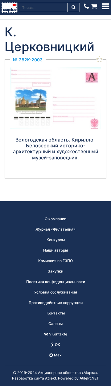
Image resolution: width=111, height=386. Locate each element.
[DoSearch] (74, 7)
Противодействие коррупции (56, 302)
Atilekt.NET (89, 378)
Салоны (55, 323)
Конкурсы (56, 239)
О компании (55, 218)
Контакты (56, 313)
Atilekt (50, 378)
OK (57, 344)
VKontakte (57, 334)
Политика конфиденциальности (55, 281)
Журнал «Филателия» (55, 229)
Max (57, 355)
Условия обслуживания (55, 292)
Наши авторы (55, 250)
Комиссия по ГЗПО (55, 260)
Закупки (55, 271)
